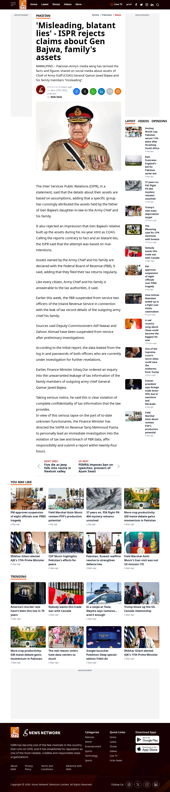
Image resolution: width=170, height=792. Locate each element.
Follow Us (117, 784)
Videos (113, 751)
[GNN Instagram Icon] (146, 4)
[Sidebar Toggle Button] (14, 4)
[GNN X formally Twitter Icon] (141, 4)
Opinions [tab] (159, 121)
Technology (91, 755)
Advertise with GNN (74, 767)
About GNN (14, 767)
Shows (113, 746)
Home (95, 14)
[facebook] (76, 92)
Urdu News (116, 760)
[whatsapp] (93, 92)
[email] (109, 92)
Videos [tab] (143, 121)
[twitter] (84, 92)
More (79, 4)
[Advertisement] (21, 67)
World (88, 741)
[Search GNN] (157, 5)
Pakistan (107, 14)
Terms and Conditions (47, 767)
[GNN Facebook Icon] (136, 4)
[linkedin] (101, 92)
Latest (113, 741)
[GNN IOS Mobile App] (147, 749)
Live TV (113, 755)
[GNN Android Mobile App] (147, 740)
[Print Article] (118, 91)
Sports (88, 751)
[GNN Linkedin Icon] (152, 4)
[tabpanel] (142, 282)
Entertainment (93, 746)
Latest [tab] (130, 121)
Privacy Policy (29, 767)
